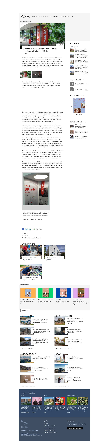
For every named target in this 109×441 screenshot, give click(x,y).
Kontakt (46, 423)
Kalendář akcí (75, 79)
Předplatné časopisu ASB (49, 428)
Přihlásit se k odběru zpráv (74, 428)
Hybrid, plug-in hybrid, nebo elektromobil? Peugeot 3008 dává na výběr (75, 368)
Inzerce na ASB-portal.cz (49, 425)
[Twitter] (26, 229)
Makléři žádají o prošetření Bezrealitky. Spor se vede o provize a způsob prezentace (74, 379)
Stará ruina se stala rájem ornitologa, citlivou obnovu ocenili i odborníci (81, 67)
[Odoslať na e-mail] (37, 229)
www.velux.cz (58, 154)
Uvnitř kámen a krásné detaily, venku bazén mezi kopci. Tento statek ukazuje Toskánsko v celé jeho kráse (49, 409)
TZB (61, 16)
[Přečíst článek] (28, 293)
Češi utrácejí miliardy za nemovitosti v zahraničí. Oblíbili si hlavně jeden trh (75, 358)
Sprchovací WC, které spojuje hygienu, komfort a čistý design (81, 131)
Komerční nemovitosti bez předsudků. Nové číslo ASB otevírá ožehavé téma (62, 301)
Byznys (55, 16)
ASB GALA (67, 16)
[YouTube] (34, 229)
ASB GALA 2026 (78, 89)
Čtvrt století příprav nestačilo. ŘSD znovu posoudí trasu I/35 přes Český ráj (41, 358)
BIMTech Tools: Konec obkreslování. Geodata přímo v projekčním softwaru (40, 368)
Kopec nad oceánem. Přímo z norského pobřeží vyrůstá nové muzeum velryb (74, 331)
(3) (60, 44)
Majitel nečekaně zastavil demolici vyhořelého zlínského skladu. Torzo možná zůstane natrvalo (41, 331)
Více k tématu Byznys (61, 385)
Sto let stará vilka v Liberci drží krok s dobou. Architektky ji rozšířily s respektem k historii (74, 341)
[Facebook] (23, 229)
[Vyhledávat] (87, 16)
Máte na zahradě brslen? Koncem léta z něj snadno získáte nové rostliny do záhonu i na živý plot (83, 408)
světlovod (26, 235)
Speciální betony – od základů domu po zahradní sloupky (81, 137)
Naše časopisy (75, 96)
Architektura (36, 16)
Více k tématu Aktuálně (27, 348)
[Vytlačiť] (41, 229)
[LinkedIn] (30, 229)
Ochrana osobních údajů (49, 430)
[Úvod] (25, 16)
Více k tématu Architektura (62, 348)
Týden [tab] (72, 46)
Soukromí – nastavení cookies (50, 432)
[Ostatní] (72, 16)
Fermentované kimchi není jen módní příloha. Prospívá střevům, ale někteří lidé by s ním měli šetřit (60, 408)
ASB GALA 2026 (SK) (79, 83)
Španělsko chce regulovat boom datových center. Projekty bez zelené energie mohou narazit (41, 321)
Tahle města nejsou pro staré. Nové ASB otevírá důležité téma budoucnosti (45, 301)
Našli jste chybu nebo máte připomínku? (32, 237)
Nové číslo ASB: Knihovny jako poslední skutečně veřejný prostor (27, 301)
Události (25, 233)
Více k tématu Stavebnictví (28, 385)
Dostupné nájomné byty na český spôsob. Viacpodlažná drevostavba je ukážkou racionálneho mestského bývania (25, 409)
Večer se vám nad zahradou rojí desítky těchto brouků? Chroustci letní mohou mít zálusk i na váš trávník (72, 409)
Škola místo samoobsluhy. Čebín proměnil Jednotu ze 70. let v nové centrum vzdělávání (81, 73)
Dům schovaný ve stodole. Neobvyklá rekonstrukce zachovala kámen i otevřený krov (81, 50)
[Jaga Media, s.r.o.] (24, 424)
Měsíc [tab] (77, 46)
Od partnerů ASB (76, 122)
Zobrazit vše (25, 310)
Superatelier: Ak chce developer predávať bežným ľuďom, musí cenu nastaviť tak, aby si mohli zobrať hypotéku (36, 409)
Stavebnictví (47, 16)
